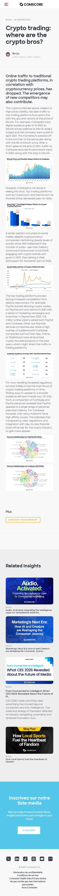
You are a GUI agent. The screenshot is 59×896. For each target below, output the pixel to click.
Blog (9, 20)
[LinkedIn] (17, 860)
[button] (6, 4)
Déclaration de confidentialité (27, 872)
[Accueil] (31, 4)
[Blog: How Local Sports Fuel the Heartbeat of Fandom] (29, 740)
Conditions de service (28, 875)
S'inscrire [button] (29, 830)
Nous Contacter (29, 887)
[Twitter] (8, 860)
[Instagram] (33, 860)
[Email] (50, 860)
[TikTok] (25, 860)
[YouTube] (42, 860)
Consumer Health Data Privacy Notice (27, 878)
